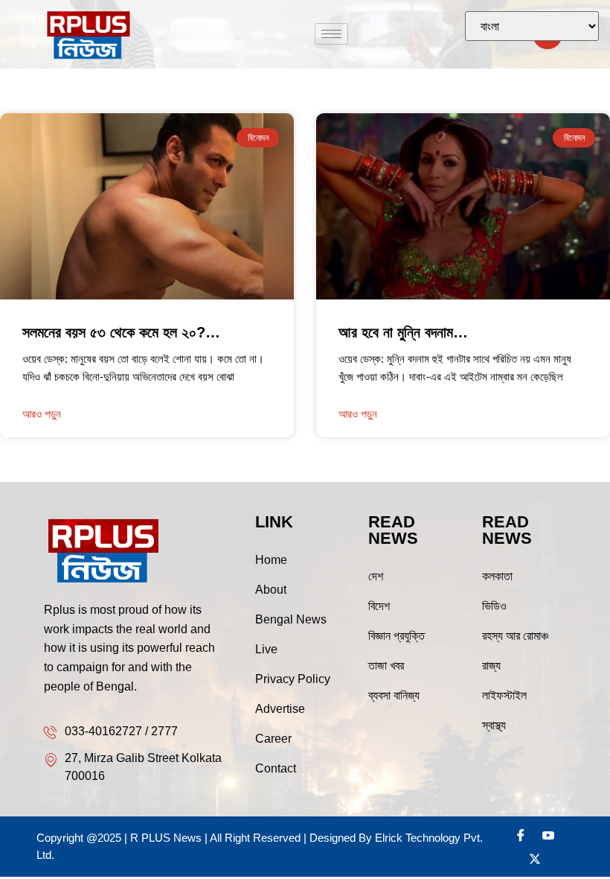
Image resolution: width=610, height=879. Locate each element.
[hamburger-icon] (331, 34)
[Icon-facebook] (521, 835)
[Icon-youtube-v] (548, 835)
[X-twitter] (535, 859)
